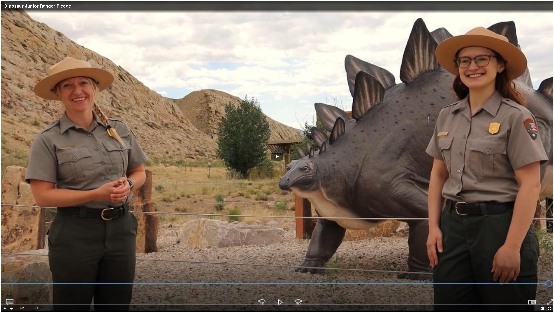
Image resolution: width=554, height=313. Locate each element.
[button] (11, 308)
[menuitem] (542, 308)
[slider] (277, 304)
